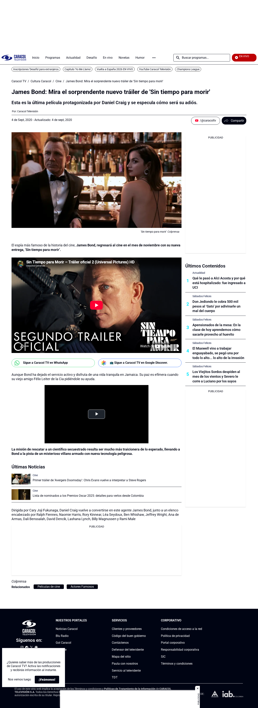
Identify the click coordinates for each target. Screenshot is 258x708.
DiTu (59, 656)
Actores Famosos (82, 586)
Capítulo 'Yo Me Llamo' (78, 69)
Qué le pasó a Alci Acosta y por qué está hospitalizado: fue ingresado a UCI (219, 283)
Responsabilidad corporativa (180, 649)
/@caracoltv (208, 120)
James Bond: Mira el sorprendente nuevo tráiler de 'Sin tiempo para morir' (114, 81)
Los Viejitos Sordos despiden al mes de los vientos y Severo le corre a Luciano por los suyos (216, 376)
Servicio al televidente (126, 670)
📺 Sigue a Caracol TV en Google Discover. (139, 362)
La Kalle (61, 649)
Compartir (237, 120)
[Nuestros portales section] (88, 621)
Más (154, 57)
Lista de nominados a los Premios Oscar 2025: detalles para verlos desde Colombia (88, 495)
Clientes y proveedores (127, 629)
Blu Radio (62, 635)
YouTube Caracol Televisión (155, 69)
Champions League (188, 69)
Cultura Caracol (41, 81)
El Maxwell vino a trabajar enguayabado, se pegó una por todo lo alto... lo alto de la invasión (218, 353)
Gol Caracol (63, 642)
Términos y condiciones (176, 663)
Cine (58, 81)
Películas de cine (49, 586)
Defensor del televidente (128, 649)
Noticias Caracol (67, 629)
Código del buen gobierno (129, 635)
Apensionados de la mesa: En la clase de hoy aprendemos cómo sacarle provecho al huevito (216, 329)
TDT (115, 677)
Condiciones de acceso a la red (181, 629)
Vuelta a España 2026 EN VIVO (115, 69)
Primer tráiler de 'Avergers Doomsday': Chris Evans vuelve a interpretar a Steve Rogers (89, 480)
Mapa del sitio (121, 656)
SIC (163, 656)
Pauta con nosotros (125, 663)
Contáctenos (120, 642)
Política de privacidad (175, 635)
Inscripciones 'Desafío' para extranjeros (36, 69)
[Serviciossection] (145, 621)
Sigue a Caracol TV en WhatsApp (45, 362)
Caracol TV (19, 81)
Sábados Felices (201, 296)
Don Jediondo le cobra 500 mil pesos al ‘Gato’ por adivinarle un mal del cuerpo (216, 306)
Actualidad (198, 272)
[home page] (14, 58)
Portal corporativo (173, 642)
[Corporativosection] (201, 621)
